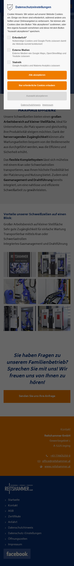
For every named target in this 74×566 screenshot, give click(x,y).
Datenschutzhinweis (31, 105)
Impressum (47, 105)
